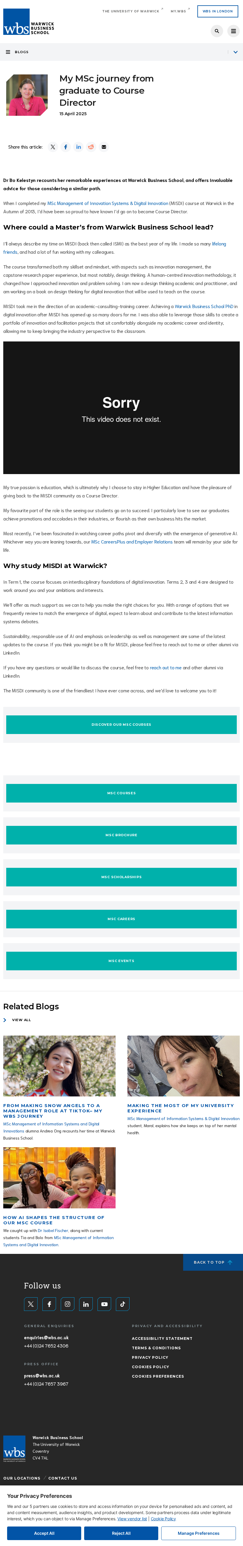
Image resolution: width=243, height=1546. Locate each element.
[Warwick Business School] (28, 22)
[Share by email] (104, 147)
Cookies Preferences (158, 1376)
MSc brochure (121, 835)
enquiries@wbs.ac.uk (46, 1337)
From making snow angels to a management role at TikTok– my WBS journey (52, 1111)
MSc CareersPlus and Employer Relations (131, 541)
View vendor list (132, 1518)
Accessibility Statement (162, 1338)
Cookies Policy (150, 1367)
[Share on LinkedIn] (78, 147)
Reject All (121, 1533)
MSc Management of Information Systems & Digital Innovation (183, 1118)
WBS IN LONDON (218, 11)
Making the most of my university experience (180, 1108)
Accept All (44, 1533)
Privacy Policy (150, 1357)
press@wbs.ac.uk (42, 1375)
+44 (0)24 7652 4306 (46, 1345)
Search (217, 31)
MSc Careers (121, 919)
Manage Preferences (199, 1533)
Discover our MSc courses (121, 724)
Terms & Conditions (156, 1348)
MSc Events (121, 961)
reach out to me (166, 667)
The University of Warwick (130, 11)
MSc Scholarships (121, 877)
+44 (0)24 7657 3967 (46, 1383)
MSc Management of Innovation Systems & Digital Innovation (107, 203)
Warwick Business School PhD (204, 306)
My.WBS (178, 11)
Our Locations (21, 1478)
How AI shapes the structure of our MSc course (54, 1220)
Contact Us (62, 1478)
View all (21, 1020)
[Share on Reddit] (91, 147)
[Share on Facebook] (65, 147)
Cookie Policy (163, 1518)
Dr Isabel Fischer (53, 1230)
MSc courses (121, 793)
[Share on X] (53, 147)
